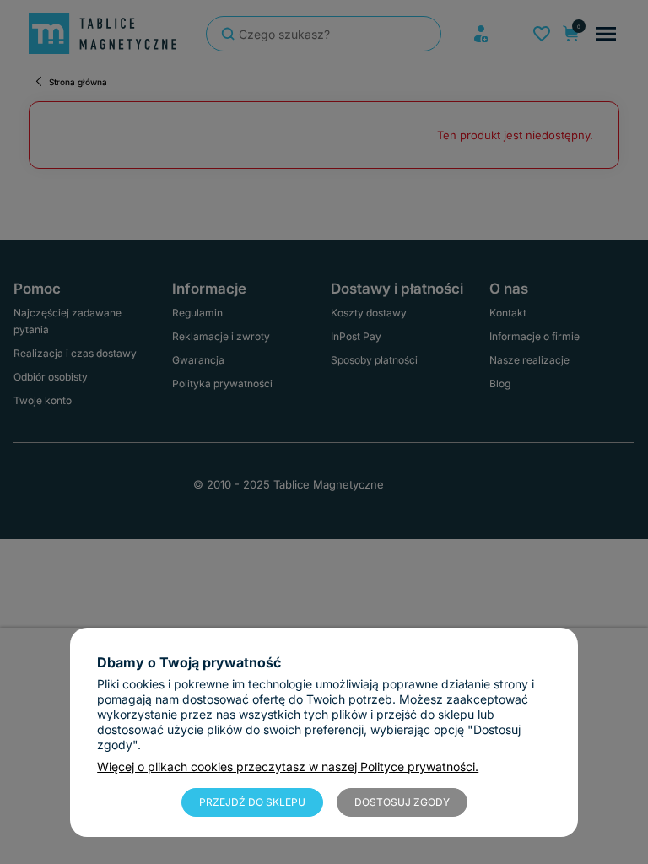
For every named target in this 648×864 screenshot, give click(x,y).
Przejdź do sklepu (252, 802)
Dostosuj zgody (402, 802)
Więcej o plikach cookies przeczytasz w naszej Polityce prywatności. (287, 766)
